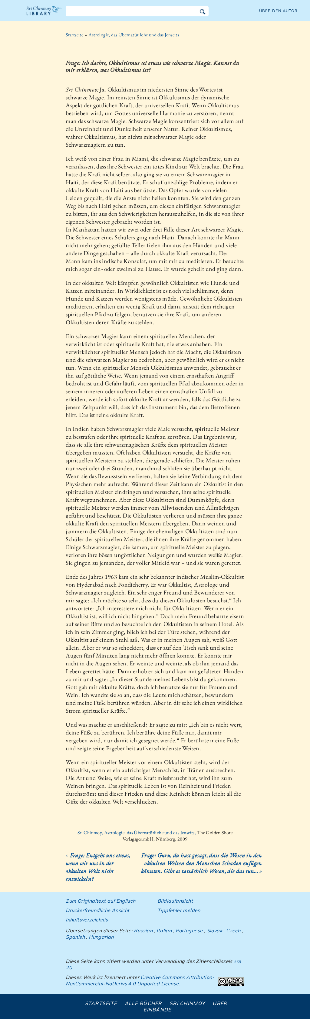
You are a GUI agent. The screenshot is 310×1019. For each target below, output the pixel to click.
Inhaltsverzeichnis (87, 920)
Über (220, 1003)
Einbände (157, 1010)
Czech (233, 930)
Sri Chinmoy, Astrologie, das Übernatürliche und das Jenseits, (137, 832)
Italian (164, 930)
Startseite (74, 35)
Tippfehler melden (178, 910)
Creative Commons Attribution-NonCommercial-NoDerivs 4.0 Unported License (140, 980)
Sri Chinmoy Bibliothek (44, 14)
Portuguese (189, 930)
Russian (143, 930)
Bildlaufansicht (175, 901)
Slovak (214, 930)
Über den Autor (278, 10)
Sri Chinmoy (187, 1003)
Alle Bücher (143, 1003)
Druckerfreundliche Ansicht (97, 910)
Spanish (75, 937)
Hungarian (101, 937)
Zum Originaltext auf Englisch (101, 901)
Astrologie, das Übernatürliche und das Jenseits (133, 35)
